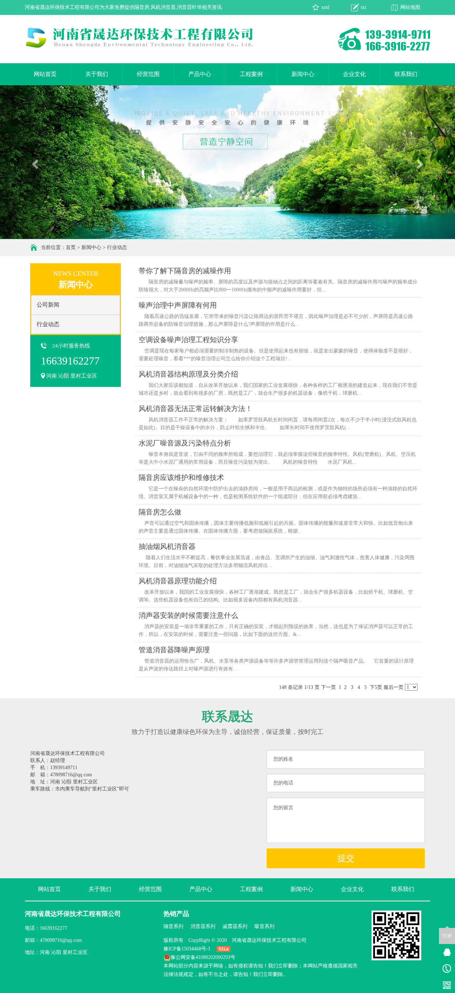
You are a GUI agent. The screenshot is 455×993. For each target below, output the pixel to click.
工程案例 (251, 74)
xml (325, 7)
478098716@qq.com (61, 940)
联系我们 (406, 74)
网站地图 (410, 7)
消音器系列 (203, 926)
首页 (71, 247)
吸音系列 (264, 926)
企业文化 (354, 74)
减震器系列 (235, 926)
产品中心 (199, 74)
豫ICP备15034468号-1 (187, 948)
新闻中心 (302, 74)
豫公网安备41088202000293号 (203, 957)
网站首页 (45, 74)
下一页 (328, 687)
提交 (345, 858)
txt (363, 7)
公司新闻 (48, 305)
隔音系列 (173, 926)
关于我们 (96, 74)
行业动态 (117, 247)
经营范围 (148, 74)
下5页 (376, 687)
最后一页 (393, 687)
